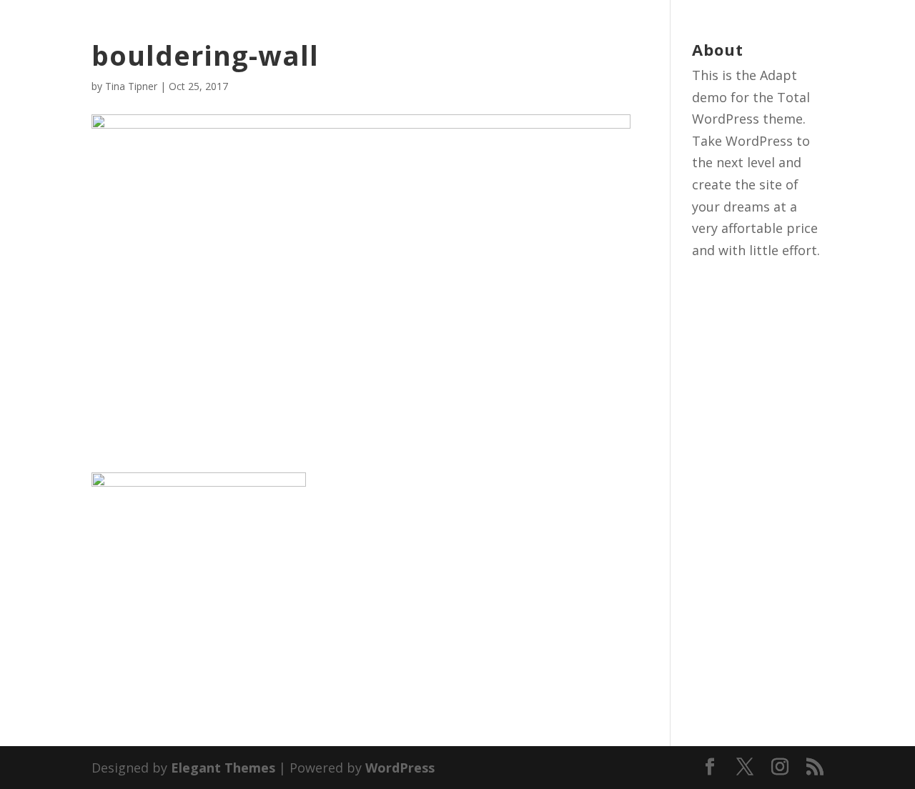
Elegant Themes (223, 767)
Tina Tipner (131, 86)
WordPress (400, 767)
